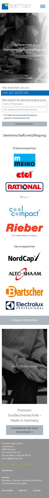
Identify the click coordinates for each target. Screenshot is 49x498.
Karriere (5, 477)
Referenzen (7, 470)
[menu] (42, 6)
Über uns (23, 490)
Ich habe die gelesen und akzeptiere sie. (20, 116)
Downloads (7, 490)
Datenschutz (20, 464)
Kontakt (37, 490)
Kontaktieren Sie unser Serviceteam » (24, 430)
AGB (29, 464)
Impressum (7, 464)
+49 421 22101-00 (15, 93)
